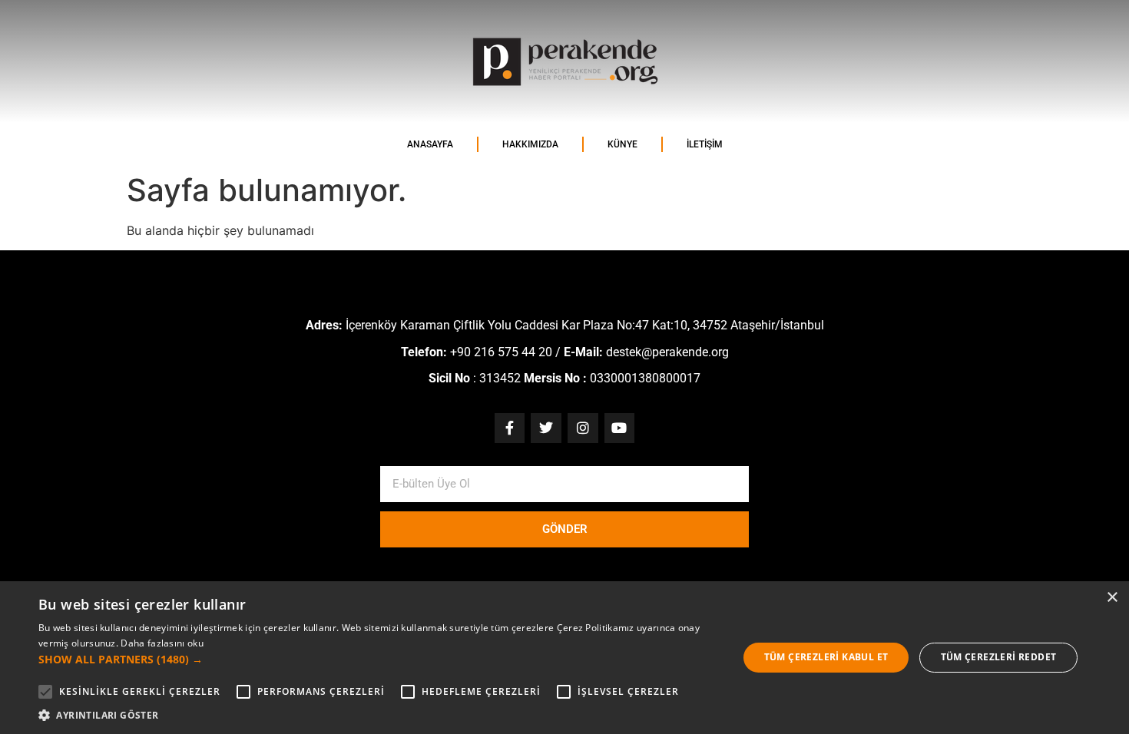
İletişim (705, 144)
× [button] (1111, 597)
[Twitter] (546, 428)
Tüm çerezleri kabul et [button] (826, 656)
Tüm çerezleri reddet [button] (999, 656)
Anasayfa (430, 144)
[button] (377, 659)
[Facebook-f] (510, 428)
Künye (622, 144)
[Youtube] (619, 428)
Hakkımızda (530, 144)
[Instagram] (583, 428)
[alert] (564, 657)
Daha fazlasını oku (162, 643)
